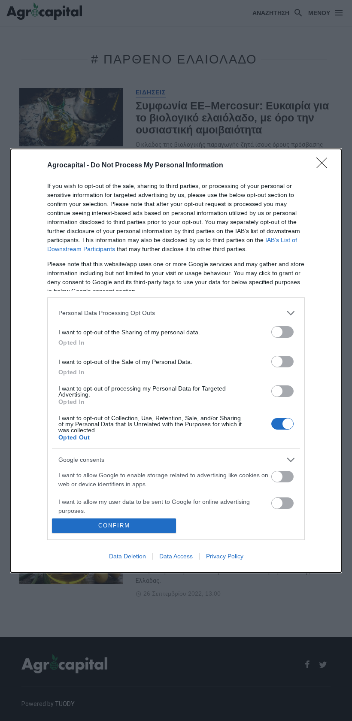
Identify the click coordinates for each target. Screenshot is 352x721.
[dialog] (176, 361)
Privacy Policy (224, 556)
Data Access (176, 556)
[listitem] (176, 313)
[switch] (282, 332)
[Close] (324, 166)
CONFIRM (114, 525)
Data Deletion (127, 556)
